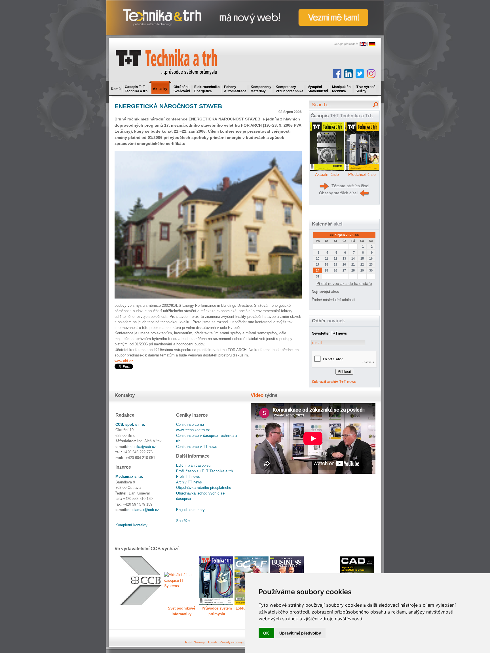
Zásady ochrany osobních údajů (242, 642)
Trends (212, 642)
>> (356, 235)
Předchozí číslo (362, 174)
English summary (190, 510)
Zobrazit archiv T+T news (334, 381)
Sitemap (199, 642)
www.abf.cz (124, 361)
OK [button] (266, 633)
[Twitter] (360, 73)
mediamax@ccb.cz (143, 510)
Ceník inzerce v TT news (196, 447)
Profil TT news (188, 476)
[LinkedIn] (348, 73)
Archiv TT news (189, 482)
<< (332, 235)
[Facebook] (337, 73)
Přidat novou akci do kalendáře (344, 283)
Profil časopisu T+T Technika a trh (204, 471)
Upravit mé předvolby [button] (300, 633)
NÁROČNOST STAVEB (168, 106)
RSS (188, 642)
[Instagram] (371, 73)
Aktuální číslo (327, 174)
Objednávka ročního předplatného (203, 487)
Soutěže (183, 521)
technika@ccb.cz (141, 447)
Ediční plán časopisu (193, 465)
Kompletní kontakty (131, 525)
